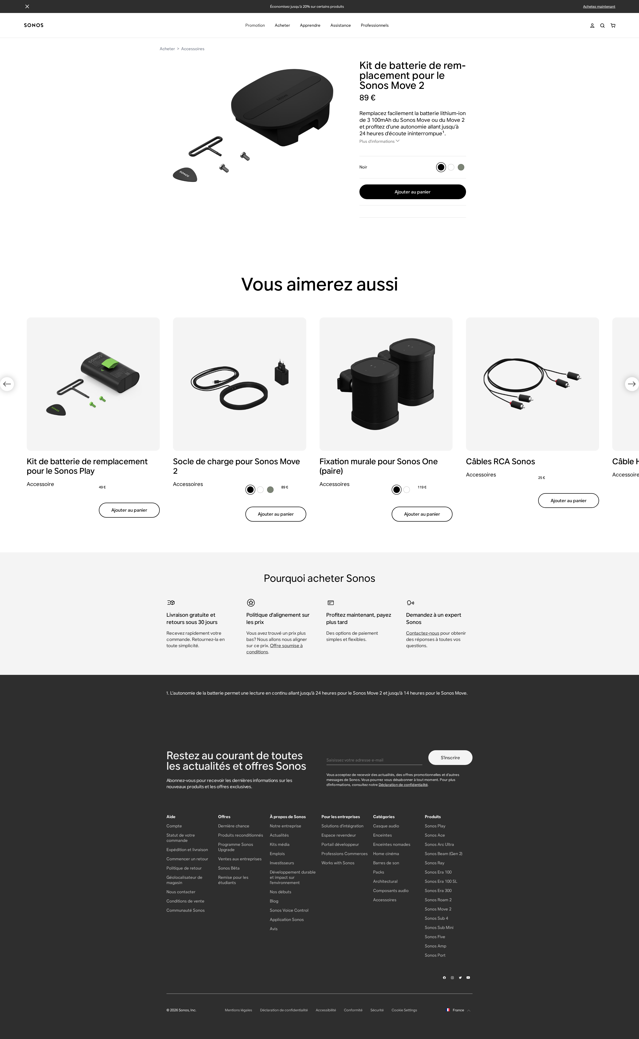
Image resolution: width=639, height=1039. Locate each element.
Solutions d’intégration (342, 826)
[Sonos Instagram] (453, 977)
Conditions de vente (185, 901)
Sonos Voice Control (289, 910)
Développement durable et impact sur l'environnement (293, 877)
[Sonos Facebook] (445, 977)
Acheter (167, 48)
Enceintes (382, 835)
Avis (274, 928)
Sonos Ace (435, 835)
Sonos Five (435, 936)
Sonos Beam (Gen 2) (443, 853)
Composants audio (391, 890)
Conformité (353, 1010)
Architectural (385, 881)
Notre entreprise (285, 826)
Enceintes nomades (391, 844)
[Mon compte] (592, 25)
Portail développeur (340, 844)
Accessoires (192, 48)
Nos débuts (280, 891)
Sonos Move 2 (438, 909)
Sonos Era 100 (438, 872)
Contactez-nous (422, 633)
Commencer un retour (187, 859)
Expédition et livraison (187, 849)
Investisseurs (282, 863)
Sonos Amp (435, 946)
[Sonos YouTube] (469, 977)
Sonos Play (435, 826)
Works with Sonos (337, 863)
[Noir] (441, 167)
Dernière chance (233, 826)
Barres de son (386, 863)
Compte (174, 826)
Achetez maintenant (599, 6)
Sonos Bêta (229, 868)
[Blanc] (451, 167)
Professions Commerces (344, 853)
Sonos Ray (434, 863)
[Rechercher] (602, 25)
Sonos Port (435, 955)
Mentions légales (238, 1010)
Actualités (279, 835)
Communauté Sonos (185, 910)
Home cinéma (386, 853)
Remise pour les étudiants (233, 880)
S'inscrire (450, 757)
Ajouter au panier (413, 192)
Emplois (277, 853)
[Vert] (461, 167)
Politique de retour (184, 868)
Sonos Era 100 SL (441, 881)
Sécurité (377, 1010)
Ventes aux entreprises (240, 859)
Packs (378, 872)
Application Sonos (287, 919)
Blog (274, 901)
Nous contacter (180, 891)
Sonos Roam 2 (438, 899)
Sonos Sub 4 (436, 918)
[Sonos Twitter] (461, 977)
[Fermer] (27, 6)
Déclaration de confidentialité (403, 784)
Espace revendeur (338, 835)
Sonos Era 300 (438, 890)
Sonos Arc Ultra (439, 844)
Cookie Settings (404, 1010)
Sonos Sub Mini (439, 927)
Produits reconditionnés (240, 835)
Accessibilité (326, 1010)
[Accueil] (34, 25)
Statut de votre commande (180, 838)
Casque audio (386, 826)
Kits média (280, 844)
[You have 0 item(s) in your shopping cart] (613, 25)
